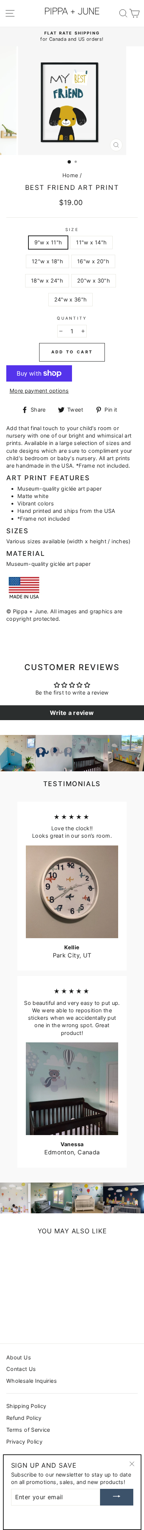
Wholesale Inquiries (31, 1381)
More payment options (39, 391)
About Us (18, 1357)
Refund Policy (24, 1418)
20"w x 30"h (93, 280)
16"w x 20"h (93, 261)
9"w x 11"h (48, 242)
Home (70, 175)
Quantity (72, 318)
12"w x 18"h (47, 261)
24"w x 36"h (70, 299)
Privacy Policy (24, 1441)
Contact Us (21, 1369)
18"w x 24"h (47, 280)
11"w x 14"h (91, 242)
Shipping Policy (26, 1406)
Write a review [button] (72, 712)
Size (72, 229)
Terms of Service (28, 1430)
